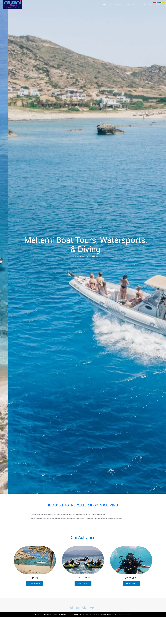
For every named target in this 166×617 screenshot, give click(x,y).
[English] (154, 2)
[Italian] (161, 2)
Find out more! (35, 583)
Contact (159, 4)
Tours (126, 4)
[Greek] (159, 2)
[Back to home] (12, 4)
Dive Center (136, 4)
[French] (157, 2)
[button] (1, 246)
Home (104, 4)
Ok (120, 614)
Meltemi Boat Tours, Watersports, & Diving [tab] (77, 491)
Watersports (115, 4)
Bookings (148, 4)
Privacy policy (127, 614)
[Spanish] (163, 2)
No (122, 614)
